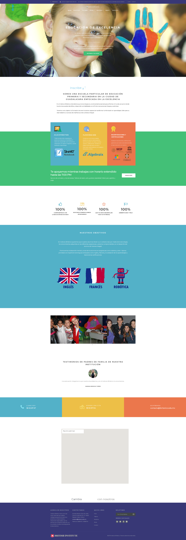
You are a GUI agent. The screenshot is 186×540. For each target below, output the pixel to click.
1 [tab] (91, 344)
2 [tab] (92, 344)
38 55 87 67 (31, 408)
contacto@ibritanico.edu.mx (69, 1)
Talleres (85, 10)
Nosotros (77, 10)
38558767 (55, 1)
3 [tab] (93, 344)
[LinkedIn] (117, 521)
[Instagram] (126, 521)
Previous (52, 329)
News (107, 10)
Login (129, 1)
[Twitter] (120, 521)
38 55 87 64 (91, 408)
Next (133, 329)
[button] (93, 53)
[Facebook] (123, 521)
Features (99, 10)
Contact (96, 525)
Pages (91, 10)
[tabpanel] (64, 329)
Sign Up (134, 1)
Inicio (69, 10)
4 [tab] (95, 344)
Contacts (115, 10)
